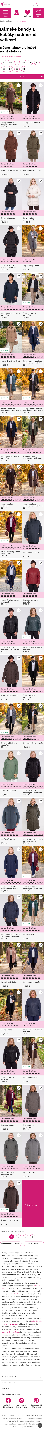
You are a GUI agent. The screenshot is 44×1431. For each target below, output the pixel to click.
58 (3, 69)
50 (17, 62)
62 (17, 69)
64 (23, 69)
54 (30, 62)
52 (23, 62)
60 (10, 69)
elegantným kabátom (10, 1332)
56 (37, 62)
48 (10, 62)
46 (3, 62)
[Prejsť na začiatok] (40, 1425)
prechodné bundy (15, 1294)
